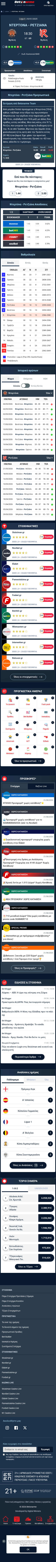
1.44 (28, 237)
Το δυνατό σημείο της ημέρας (15, 1327)
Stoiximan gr (18, 532)
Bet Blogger (6, 989)
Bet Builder (6, 1337)
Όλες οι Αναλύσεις (25, 1165)
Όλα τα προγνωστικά (26, 761)
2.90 (37, 230)
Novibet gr (17, 548)
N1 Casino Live (8, 1413)
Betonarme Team (27, 103)
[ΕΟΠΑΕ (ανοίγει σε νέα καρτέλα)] (36, 1491)
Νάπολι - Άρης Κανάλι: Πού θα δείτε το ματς (24, 1037)
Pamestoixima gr (20, 579)
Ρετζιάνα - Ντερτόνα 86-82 (32, 86)
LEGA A (7, 11)
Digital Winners (34, 1511)
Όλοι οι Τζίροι (25, 1266)
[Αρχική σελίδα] (1, 11)
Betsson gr (17, 658)
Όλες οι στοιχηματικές (26, 676)
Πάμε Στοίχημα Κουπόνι (13, 1301)
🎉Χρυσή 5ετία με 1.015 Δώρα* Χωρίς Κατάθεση (27, 882)
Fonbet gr (16, 595)
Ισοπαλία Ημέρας (10, 1341)
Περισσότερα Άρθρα (26, 1057)
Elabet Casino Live (10, 1398)
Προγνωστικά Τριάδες (12, 1332)
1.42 (28, 224)
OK (28, 1549)
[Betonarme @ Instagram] (7, 1428)
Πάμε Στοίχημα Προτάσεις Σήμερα (17, 1296)
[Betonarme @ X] (25, 1428)
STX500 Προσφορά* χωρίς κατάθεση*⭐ (23, 803)
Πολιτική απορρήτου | (15, 1502)
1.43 (28, 230)
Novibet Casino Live (10, 1394)
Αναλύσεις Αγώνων (11, 1306)
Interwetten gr (19, 642)
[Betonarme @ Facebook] (16, 1428)
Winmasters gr (19, 626)
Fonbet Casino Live (10, 1408)
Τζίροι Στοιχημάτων (11, 1311)
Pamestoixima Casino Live (13, 1403)
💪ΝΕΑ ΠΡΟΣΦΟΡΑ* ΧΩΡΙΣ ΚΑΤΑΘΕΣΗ (22, 899)
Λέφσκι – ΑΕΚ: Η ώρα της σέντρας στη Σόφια (24, 992)
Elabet (15, 564)
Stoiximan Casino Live (11, 1389)
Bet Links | (30, 1502)
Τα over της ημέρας (10, 1322)
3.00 (37, 224)
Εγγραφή (45, 1449)
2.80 (37, 237)
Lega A (22, 19)
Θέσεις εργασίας (43, 1502)
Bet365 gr (17, 611)
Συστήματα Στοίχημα (11, 1346)
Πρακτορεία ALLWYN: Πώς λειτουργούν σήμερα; (26, 1002)
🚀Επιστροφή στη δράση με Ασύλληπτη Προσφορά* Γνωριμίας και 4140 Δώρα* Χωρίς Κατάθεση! (26, 862)
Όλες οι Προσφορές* (26, 968)
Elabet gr (6, 1368)
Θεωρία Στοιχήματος (10, 1043)
